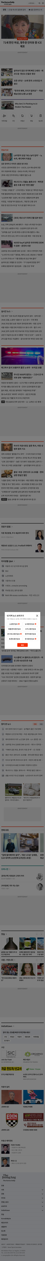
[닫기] (37, 615)
